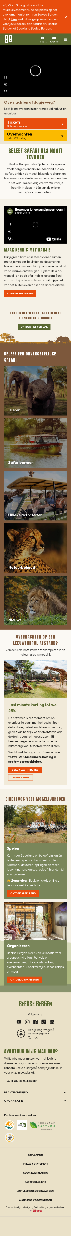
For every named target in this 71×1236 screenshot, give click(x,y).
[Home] (8, 39)
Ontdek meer (20, 777)
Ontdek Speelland (23, 893)
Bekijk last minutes (25, 769)
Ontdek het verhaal (34, 326)
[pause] (5, 77)
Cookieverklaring (35, 1172)
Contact (33, 1037)
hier (14, 19)
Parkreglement (35, 1182)
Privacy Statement (35, 1163)
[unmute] (5, 84)
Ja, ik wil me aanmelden (22, 1081)
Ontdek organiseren (24, 979)
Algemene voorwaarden (35, 1200)
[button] (65, 39)
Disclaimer (35, 1154)
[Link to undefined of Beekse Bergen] (19, 1022)
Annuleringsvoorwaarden (35, 1190)
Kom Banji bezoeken (20, 293)
